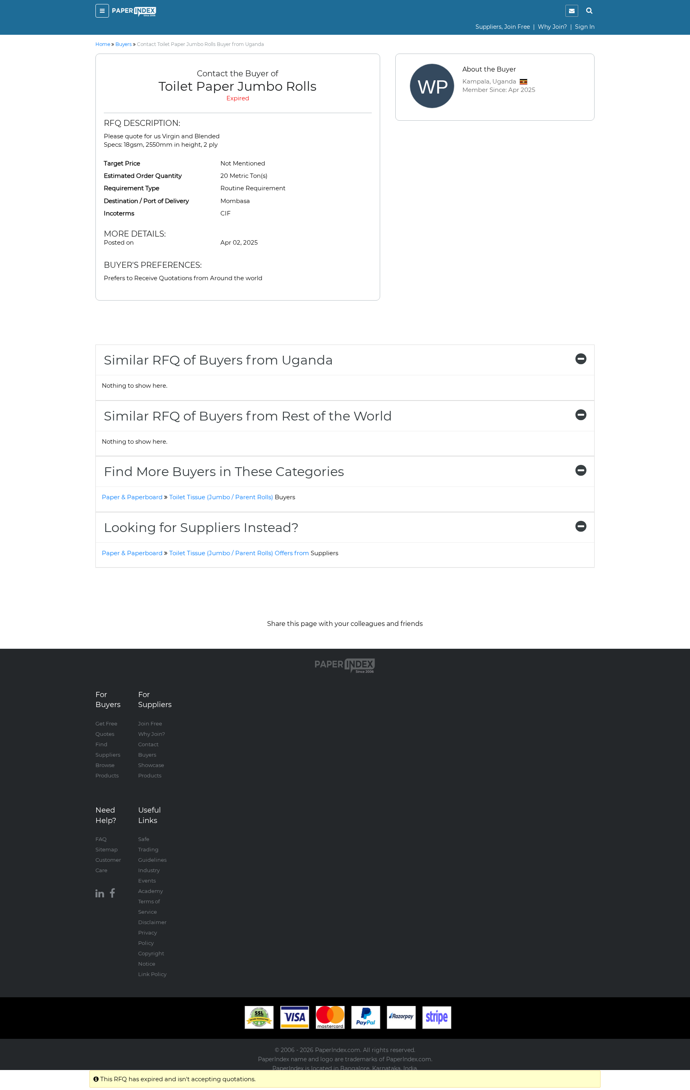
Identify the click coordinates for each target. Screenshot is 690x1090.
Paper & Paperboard (132, 497)
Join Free (150, 723)
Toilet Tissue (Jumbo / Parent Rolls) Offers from (253, 553)
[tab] (345, 360)
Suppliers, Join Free (503, 26)
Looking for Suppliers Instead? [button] (201, 527)
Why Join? (552, 26)
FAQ (101, 839)
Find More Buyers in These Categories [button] (224, 471)
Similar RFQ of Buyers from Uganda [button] (218, 360)
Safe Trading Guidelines (152, 849)
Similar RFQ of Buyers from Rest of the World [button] (248, 416)
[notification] (571, 11)
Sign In (585, 26)
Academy (150, 891)
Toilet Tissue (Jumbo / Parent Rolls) (232, 497)
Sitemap (106, 849)
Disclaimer (152, 922)
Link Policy (152, 974)
